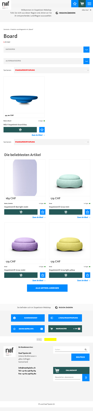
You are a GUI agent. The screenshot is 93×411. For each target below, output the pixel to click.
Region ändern (67, 13)
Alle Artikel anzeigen (47, 288)
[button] (46, 50)
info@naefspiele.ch (26, 368)
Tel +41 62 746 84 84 (27, 371)
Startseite (6, 29)
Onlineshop (71, 370)
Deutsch (80, 357)
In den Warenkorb (20, 129)
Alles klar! (85, 10)
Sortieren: (8, 70)
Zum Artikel (37, 135)
